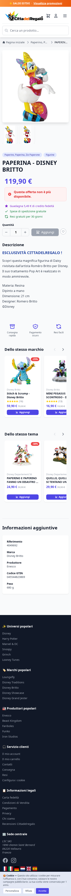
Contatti (7, 764)
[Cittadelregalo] (10, 868)
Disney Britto (15, 556)
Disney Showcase (13, 693)
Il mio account (11, 754)
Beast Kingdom (12, 720)
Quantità (8, 225)
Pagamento (9, 808)
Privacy (6, 813)
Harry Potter (10, 638)
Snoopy (7, 649)
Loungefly (8, 677)
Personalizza (12, 890)
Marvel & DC (10, 644)
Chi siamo (8, 818)
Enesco (11, 566)
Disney (6, 633)
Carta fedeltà (10, 797)
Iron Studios (10, 736)
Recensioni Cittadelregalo (18, 824)
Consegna (8, 769)
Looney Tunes (11, 660)
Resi (5, 775)
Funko (6, 731)
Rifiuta (28, 890)
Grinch (6, 654)
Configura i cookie (13, 780)
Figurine (50, 154)
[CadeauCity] (4, 868)
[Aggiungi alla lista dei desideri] (63, 231)
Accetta (42, 890)
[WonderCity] (16, 868)
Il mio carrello (11, 759)
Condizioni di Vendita (15, 803)
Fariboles (8, 726)
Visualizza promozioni (48, 3)
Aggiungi (24, 412)
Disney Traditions (13, 682)
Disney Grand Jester (14, 698)
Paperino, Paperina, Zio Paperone (22, 154)
